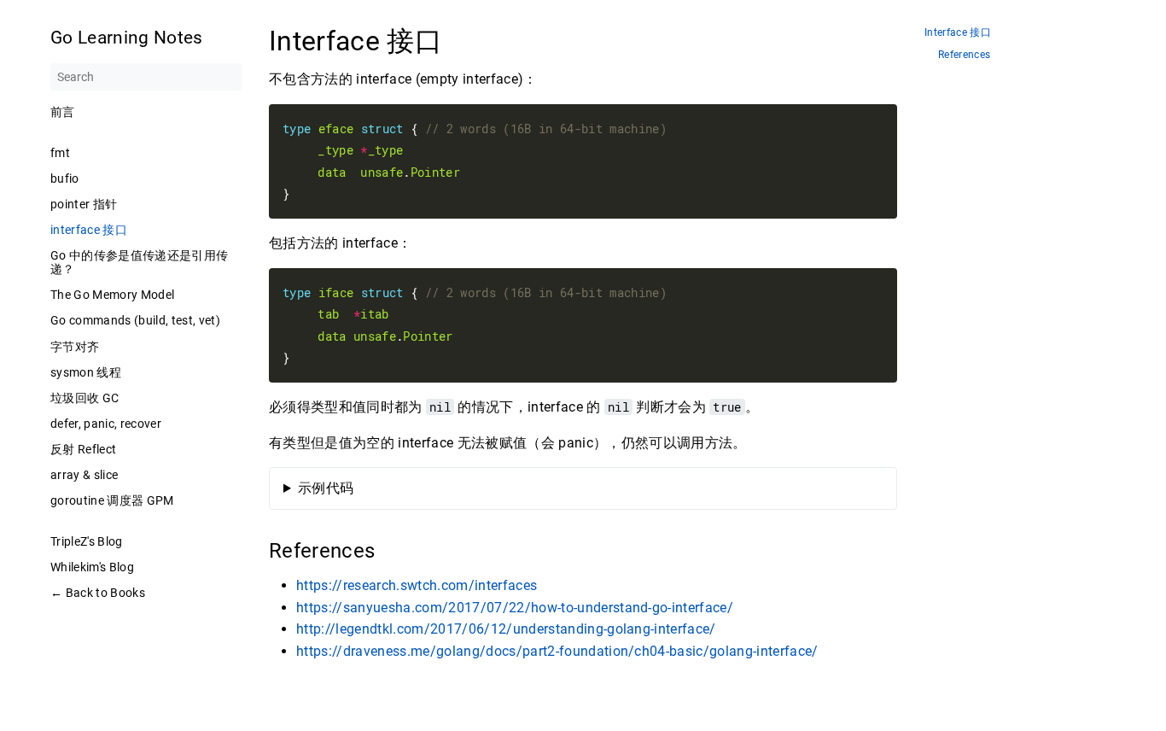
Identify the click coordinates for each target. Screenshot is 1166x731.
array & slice (84, 475)
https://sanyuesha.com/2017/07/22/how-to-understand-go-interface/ (514, 607)
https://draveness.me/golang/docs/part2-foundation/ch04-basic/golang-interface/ (557, 651)
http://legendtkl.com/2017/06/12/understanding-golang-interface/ (506, 629)
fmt (60, 153)
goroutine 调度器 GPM (112, 500)
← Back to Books (97, 592)
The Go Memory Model (112, 294)
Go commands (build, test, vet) (135, 320)
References (964, 55)
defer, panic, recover (105, 423)
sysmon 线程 (85, 372)
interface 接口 (88, 230)
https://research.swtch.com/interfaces (416, 585)
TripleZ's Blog (86, 541)
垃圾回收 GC (84, 398)
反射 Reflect (83, 449)
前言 (62, 112)
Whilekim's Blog (92, 567)
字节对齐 (74, 347)
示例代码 (325, 488)
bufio (64, 178)
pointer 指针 (83, 204)
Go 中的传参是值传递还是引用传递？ (139, 262)
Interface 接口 (957, 32)
